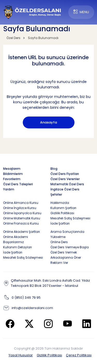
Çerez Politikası (79, 355)
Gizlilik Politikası (49, 355)
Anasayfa (48, 122)
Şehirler (56, 194)
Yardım (8, 189)
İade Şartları (60, 223)
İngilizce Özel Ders (64, 189)
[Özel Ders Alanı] (32, 11)
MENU (84, 12)
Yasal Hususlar (21, 355)
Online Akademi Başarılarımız (15, 239)
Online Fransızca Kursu (21, 223)
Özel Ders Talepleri (18, 184)
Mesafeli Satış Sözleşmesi (70, 218)
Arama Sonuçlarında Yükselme (67, 234)
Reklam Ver (59, 262)
